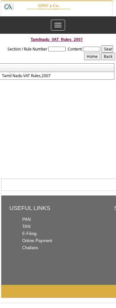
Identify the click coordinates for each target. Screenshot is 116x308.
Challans (30, 247)
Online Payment (37, 240)
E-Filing (29, 233)
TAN (26, 226)
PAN (26, 219)
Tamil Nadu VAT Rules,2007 (26, 75)
